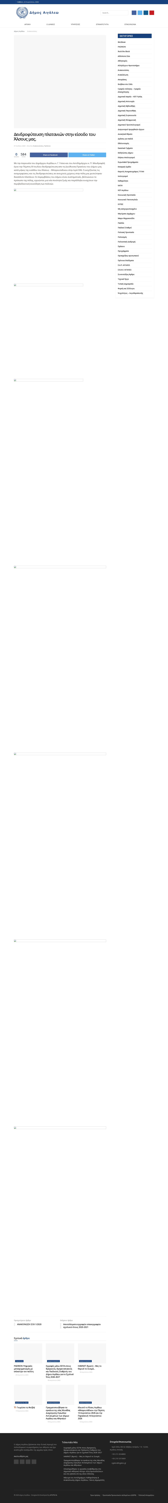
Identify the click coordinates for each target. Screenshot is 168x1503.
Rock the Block (124, 51)
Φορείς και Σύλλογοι (126, 288)
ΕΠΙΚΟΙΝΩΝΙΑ (130, 24)
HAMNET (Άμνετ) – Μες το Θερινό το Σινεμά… (89, 1367)
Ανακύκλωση (123, 75)
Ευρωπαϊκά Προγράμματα (128, 162)
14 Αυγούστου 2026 (53, 1422)
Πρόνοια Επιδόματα (126, 260)
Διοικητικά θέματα (125, 134)
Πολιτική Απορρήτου (146, 1495)
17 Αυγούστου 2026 (21, 1411)
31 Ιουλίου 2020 (19, 146)
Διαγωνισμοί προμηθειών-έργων (131, 129)
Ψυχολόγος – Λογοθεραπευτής (130, 293)
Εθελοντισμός (123, 143)
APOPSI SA (53, 1495)
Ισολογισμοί (123, 176)
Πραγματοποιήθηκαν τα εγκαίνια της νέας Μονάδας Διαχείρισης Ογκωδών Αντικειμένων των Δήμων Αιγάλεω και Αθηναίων (58, 1413)
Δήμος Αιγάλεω (19, 31)
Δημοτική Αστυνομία (126, 101)
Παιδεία (121, 223)
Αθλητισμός (122, 61)
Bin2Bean (122, 42)
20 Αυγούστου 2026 (21, 1375)
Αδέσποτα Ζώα (22, 1403)
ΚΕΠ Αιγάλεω (123, 190)
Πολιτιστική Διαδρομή (126, 242)
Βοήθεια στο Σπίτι (125, 84)
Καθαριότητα (123, 181)
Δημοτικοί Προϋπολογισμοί (129, 125)
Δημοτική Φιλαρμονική (127, 120)
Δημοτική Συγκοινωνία (127, 115)
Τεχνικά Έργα (123, 279)
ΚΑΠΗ (120, 185)
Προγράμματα (123, 251)
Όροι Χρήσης (95, 1495)
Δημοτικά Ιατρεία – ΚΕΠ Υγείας (130, 96)
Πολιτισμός (122, 237)
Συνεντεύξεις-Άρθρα (126, 274)
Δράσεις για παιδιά (125, 139)
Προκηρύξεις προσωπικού (128, 255)
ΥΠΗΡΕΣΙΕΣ (75, 24)
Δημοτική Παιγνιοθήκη (127, 110)
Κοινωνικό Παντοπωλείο (128, 199)
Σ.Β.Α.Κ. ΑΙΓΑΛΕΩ (124, 270)
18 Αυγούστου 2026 (53, 1380)
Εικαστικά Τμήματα (125, 148)
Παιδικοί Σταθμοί (125, 227)
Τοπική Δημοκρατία (125, 284)
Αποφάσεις (122, 79)
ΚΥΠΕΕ (120, 204)
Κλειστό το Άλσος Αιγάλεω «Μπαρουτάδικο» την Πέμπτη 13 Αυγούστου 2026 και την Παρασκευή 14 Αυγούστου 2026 (91, 1413)
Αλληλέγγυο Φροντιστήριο (128, 65)
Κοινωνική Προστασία (126, 195)
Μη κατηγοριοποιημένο (127, 209)
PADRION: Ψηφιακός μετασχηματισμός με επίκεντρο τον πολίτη (24, 1369)
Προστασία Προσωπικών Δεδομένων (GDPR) (119, 1495)
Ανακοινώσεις (32, 31)
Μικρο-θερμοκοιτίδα (126, 218)
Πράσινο (47, 146)
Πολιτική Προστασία (126, 232)
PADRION (19, 1361)
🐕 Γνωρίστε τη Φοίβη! (24, 1407)
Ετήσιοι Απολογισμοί (126, 157)
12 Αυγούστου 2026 (85, 1422)
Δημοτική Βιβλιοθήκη (126, 106)
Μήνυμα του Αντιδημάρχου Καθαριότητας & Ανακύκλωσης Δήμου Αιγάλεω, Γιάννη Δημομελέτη (84, 1478)
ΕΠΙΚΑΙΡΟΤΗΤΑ (102, 24)
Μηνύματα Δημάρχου (126, 213)
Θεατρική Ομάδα (124, 167)
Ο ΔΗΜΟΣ (50, 24)
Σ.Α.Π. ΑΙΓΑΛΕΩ (124, 265)
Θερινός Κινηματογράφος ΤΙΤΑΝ (131, 171)
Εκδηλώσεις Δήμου (125, 153)
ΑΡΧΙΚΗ (27, 24)
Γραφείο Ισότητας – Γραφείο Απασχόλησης (129, 90)
